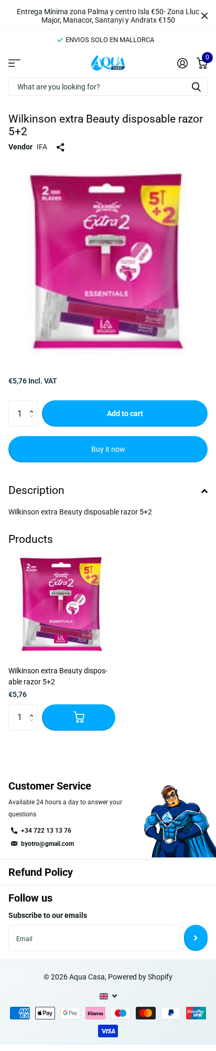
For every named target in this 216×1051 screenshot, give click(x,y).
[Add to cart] (78, 717)
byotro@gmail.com (47, 843)
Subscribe (196, 938)
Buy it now (108, 449)
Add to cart (125, 413)
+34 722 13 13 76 (46, 830)
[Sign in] (182, 63)
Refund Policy (40, 872)
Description (36, 490)
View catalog (14, 62)
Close (204, 16)
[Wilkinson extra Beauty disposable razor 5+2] (61, 604)
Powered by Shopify (140, 977)
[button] (34, 404)
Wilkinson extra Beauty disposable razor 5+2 (57, 676)
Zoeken (196, 86)
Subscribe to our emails (47, 915)
